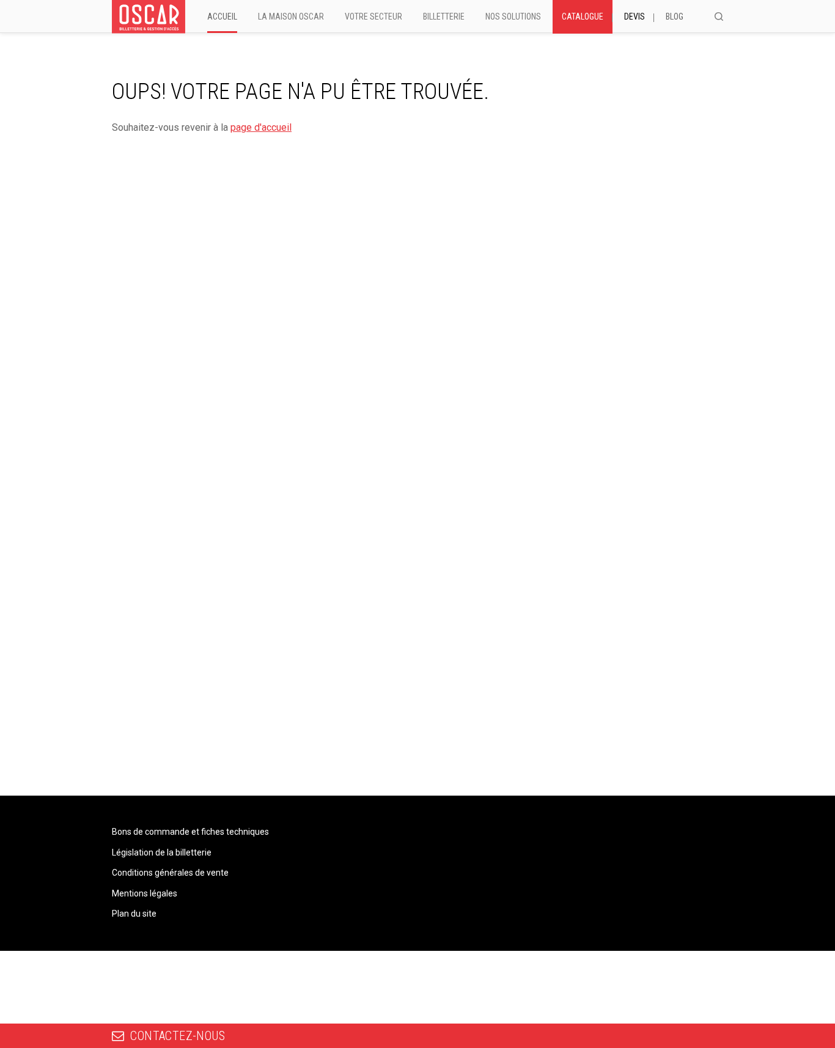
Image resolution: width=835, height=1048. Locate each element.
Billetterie (444, 16)
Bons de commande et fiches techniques (190, 832)
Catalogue (582, 16)
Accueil (222, 16)
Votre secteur (373, 16)
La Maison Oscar (291, 16)
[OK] (719, 16)
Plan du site (134, 913)
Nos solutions (513, 16)
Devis (634, 16)
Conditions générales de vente (170, 873)
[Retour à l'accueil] (148, 17)
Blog (674, 16)
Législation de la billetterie (162, 852)
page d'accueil (261, 127)
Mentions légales (144, 893)
